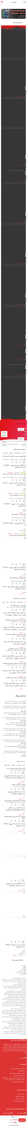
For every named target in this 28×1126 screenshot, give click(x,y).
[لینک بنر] (13, 429)
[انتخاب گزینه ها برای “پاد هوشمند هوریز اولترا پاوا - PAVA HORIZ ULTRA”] (24, 584)
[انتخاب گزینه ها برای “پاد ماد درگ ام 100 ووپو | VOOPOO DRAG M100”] (23, 821)
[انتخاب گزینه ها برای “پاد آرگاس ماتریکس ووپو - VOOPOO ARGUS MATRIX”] (24, 564)
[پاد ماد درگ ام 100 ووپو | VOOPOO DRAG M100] (13, 817)
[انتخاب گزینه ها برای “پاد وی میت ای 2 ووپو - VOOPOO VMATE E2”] (24, 501)
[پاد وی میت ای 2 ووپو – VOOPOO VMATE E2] (17, 495)
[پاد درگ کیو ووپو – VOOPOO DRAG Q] (18, 514)
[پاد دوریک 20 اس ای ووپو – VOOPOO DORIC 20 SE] (14, 474)
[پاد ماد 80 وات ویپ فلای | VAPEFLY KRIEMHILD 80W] (14, 800)
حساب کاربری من (21, 1094)
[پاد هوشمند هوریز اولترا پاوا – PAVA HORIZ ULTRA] (17, 577)
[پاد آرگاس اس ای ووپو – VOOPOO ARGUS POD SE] (14, 456)
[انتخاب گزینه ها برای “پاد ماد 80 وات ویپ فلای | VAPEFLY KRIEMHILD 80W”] (23, 805)
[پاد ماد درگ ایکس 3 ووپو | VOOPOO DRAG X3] (18, 784)
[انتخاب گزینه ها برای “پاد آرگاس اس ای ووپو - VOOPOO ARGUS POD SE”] (24, 462)
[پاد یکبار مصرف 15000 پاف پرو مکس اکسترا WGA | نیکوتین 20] (14, 663)
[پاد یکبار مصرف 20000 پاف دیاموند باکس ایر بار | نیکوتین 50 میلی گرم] (15, 619)
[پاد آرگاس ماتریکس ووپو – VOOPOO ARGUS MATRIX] (17, 535)
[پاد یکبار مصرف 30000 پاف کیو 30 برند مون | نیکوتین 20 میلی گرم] (16, 677)
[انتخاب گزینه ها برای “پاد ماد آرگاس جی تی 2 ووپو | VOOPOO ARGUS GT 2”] (23, 880)
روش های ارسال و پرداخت (19, 1101)
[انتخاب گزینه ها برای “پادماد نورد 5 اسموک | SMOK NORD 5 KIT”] (23, 942)
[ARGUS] (13, 970)
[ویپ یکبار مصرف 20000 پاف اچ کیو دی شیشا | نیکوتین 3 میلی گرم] (17, 648)
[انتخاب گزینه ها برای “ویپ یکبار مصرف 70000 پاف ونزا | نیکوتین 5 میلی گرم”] (24, 638)
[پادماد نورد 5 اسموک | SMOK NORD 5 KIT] (13, 903)
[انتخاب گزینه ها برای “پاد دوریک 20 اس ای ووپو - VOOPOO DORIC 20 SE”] (24, 480)
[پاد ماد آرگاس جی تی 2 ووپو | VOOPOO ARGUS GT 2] (13, 843)
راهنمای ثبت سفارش (20, 1096)
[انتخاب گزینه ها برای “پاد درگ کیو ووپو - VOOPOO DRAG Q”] (24, 520)
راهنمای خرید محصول (20, 1098)
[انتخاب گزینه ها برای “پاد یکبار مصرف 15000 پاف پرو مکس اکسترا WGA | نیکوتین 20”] (24, 667)
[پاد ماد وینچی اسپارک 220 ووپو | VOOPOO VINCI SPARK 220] (16, 768)
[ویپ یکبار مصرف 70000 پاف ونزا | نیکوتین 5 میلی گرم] (16, 634)
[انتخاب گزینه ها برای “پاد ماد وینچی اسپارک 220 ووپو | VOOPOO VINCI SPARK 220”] (23, 773)
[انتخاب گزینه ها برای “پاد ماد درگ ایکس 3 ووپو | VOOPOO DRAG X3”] (23, 789)
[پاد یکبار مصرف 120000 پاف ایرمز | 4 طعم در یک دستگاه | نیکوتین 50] (18, 605)
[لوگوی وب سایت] (13, 2)
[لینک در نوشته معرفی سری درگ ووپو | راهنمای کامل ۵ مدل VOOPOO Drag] (13, 729)
